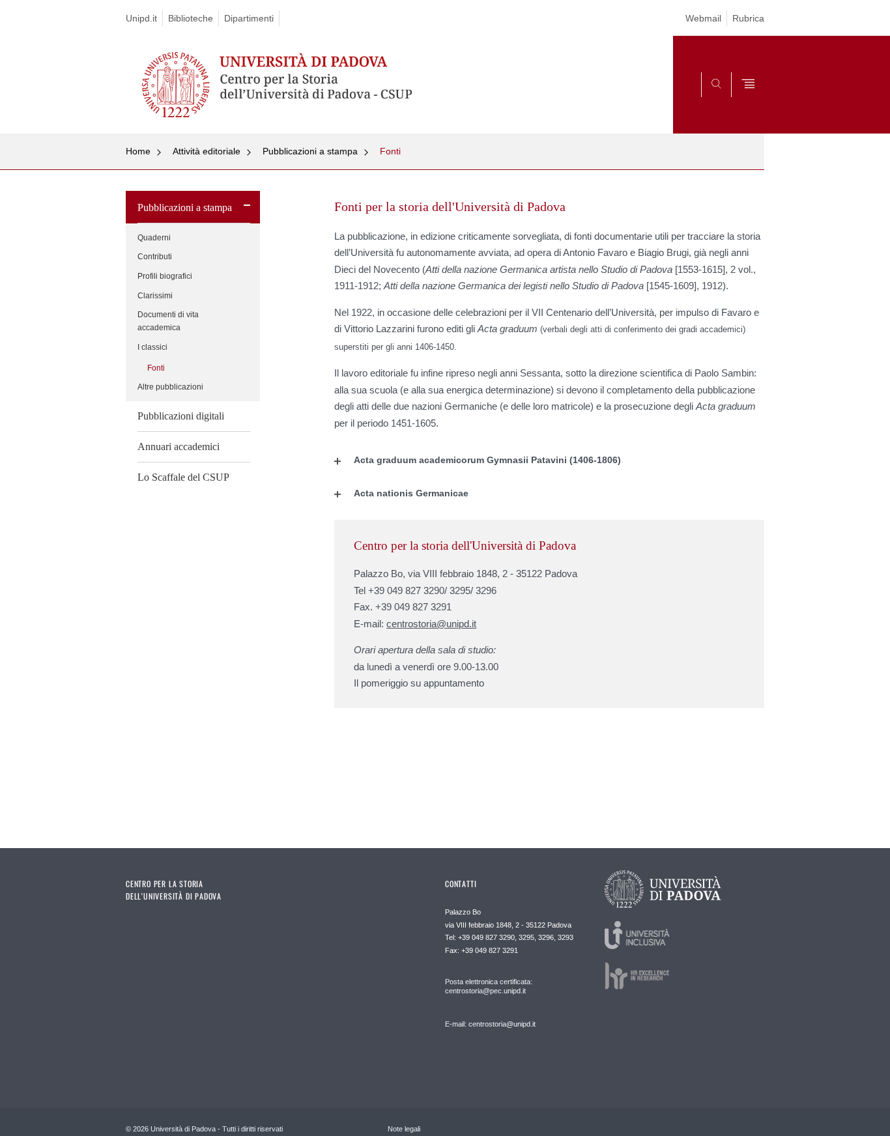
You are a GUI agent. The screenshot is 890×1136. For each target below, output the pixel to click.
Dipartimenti (249, 18)
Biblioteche (190, 18)
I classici (152, 347)
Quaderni (154, 237)
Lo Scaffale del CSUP (183, 477)
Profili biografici (164, 276)
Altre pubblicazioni (170, 386)
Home (138, 151)
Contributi (154, 256)
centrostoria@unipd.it (431, 623)
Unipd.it (141, 18)
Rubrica (748, 18)
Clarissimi (155, 295)
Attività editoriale (206, 151)
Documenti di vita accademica (168, 321)
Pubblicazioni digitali (180, 415)
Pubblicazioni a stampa (310, 151)
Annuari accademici (178, 446)
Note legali (404, 1129)
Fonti (390, 151)
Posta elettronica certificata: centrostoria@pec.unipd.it (488, 986)
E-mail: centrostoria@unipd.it (490, 1024)
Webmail (703, 18)
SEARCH (741, 102)
